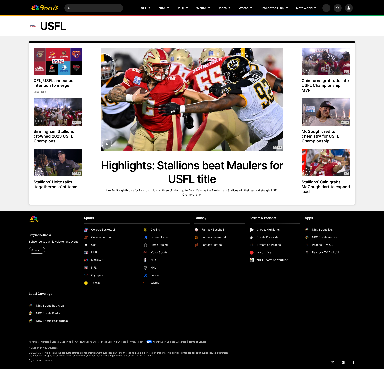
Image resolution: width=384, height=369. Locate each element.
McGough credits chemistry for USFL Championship (320, 136)
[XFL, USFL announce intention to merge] (58, 61)
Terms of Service (197, 341)
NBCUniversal (50, 347)
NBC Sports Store (89, 341)
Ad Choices (120, 341)
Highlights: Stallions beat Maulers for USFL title (192, 172)
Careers (45, 341)
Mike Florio (40, 91)
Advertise (34, 341)
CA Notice (181, 341)
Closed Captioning (61, 341)
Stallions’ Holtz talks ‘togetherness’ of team (55, 184)
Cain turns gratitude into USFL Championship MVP (325, 85)
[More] (326, 8)
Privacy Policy (136, 341)
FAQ (76, 341)
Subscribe (36, 250)
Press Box (106, 341)
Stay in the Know (40, 235)
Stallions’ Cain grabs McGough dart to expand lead (326, 187)
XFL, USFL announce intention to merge (53, 83)
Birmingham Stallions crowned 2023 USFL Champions (54, 136)
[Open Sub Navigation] (149, 8)
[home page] (44, 8)
